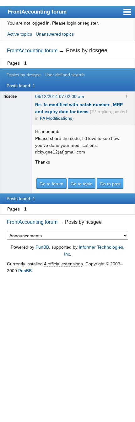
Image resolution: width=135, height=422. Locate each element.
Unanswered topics (55, 34)
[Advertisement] (67, 348)
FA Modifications (56, 118)
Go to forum (51, 183)
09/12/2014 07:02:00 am (59, 96)
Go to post (110, 183)
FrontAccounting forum (37, 12)
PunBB (42, 247)
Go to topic (81, 183)
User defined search (65, 74)
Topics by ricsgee (24, 74)
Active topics (19, 34)
